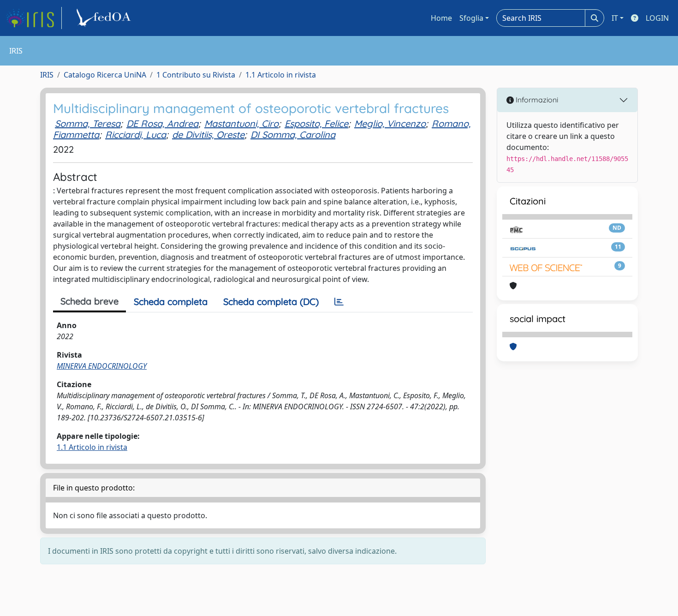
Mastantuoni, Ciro (241, 123)
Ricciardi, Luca (135, 134)
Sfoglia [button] (471, 18)
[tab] (339, 301)
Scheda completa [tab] (171, 301)
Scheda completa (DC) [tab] (271, 301)
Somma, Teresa (87, 123)
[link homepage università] (105, 18)
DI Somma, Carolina (292, 134)
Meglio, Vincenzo (390, 123)
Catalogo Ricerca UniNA (105, 75)
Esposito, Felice (316, 123)
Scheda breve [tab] (89, 301)
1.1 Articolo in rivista (280, 75)
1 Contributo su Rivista (195, 75)
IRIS (47, 75)
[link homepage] (34, 18)
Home (441, 18)
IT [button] (615, 18)
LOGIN (657, 18)
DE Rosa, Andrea (162, 123)
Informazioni (536, 99)
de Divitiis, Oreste (208, 134)
